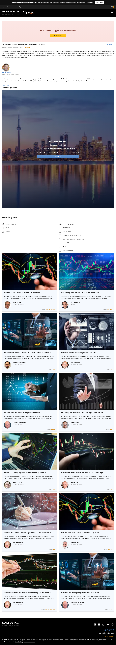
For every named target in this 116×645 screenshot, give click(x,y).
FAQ (23, 635)
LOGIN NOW (58, 35)
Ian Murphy (6, 73)
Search (39, 7)
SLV (51, 309)
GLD (54, 309)
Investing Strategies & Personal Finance (73, 239)
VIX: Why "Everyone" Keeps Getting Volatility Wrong (22, 413)
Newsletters (53, 635)
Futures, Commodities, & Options (72, 235)
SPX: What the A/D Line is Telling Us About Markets (78, 353)
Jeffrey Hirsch (18, 482)
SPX (111, 369)
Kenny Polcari (75, 542)
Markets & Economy (68, 243)
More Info (99, 3)
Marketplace (40, 635)
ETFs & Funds (66, 227)
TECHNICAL (28, 47)
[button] (5, 85)
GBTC (47, 309)
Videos (7, 227)
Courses (7, 231)
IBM (109, 549)
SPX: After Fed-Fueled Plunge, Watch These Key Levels (80, 533)
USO (111, 429)
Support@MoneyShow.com (106, 633)
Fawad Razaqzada (19, 362)
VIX (54, 429)
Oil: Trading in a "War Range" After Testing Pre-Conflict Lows (82, 413)
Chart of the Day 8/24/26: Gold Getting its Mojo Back (22, 293)
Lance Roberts (75, 302)
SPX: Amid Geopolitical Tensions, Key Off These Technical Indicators (27, 533)
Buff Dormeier (76, 362)
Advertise (5, 635)
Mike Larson (17, 302)
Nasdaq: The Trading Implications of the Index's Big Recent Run (25, 473)
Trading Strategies (68, 250)
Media (30, 635)
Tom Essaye (75, 422)
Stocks (64, 246)
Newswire (64, 635)
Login (3, 7)
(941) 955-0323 (109, 636)
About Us (14, 635)
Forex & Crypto (67, 231)
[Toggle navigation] (112, 12)
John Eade (74, 482)
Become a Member (12, 7)
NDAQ (111, 309)
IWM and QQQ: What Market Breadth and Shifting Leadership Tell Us (27, 593)
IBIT (49, 309)
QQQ (108, 309)
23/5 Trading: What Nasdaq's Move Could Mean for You (80, 293)
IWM (46, 609)
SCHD (51, 609)
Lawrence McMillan (19, 422)
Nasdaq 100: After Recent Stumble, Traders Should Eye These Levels (27, 353)
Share (110, 44)
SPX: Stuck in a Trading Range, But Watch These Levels (80, 593)
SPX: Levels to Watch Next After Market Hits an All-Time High (82, 473)
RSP (48, 609)
